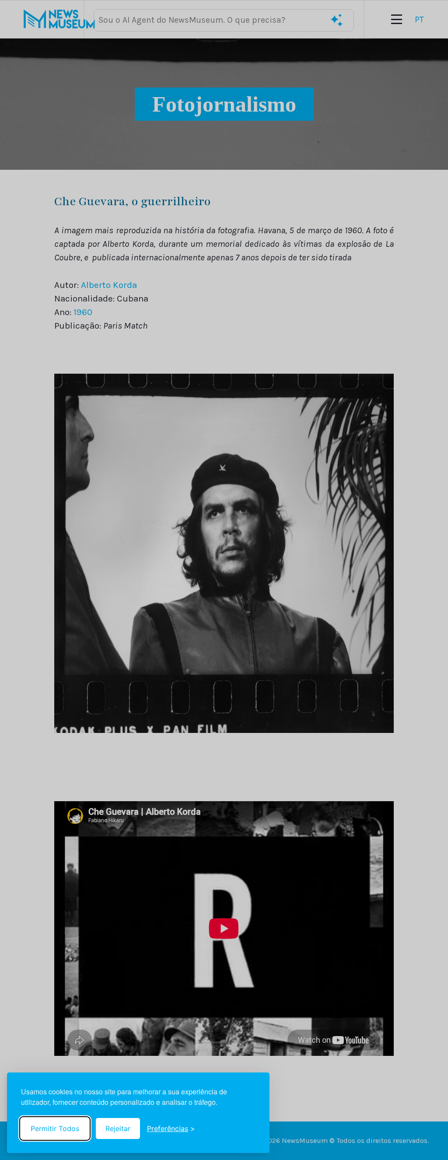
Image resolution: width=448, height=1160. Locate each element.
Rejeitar (117, 1128)
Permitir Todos (55, 1128)
